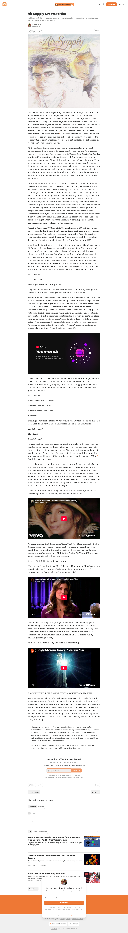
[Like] (30, 31)
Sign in (121, 4)
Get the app (74, 924)
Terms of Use (74, 907)
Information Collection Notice (63, 909)
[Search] (99, 4)
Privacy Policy (79, 909)
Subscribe (111, 4)
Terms (68, 919)
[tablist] (36, 807)
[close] (83, 879)
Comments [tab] (32, 807)
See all (31, 889)
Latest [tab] (35, 832)
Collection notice (77, 919)
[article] (64, 843)
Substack (54, 929)
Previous (35, 792)
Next (94, 792)
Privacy (62, 919)
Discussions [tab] (43, 832)
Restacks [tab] (41, 807)
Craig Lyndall (36, 24)
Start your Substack (59, 924)
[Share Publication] (103, 4)
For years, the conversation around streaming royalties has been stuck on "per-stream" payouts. (55, 844)
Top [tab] (30, 832)
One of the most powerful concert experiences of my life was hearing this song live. (55, 862)
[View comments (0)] (34, 31)
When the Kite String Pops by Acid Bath (46, 873)
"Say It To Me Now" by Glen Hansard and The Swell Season (51, 856)
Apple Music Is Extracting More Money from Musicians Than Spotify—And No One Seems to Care (54, 838)
